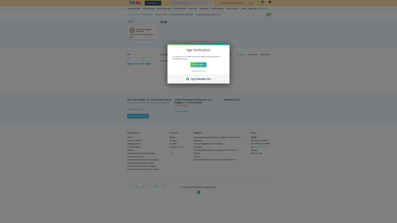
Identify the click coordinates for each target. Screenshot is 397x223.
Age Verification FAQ (198, 71)
